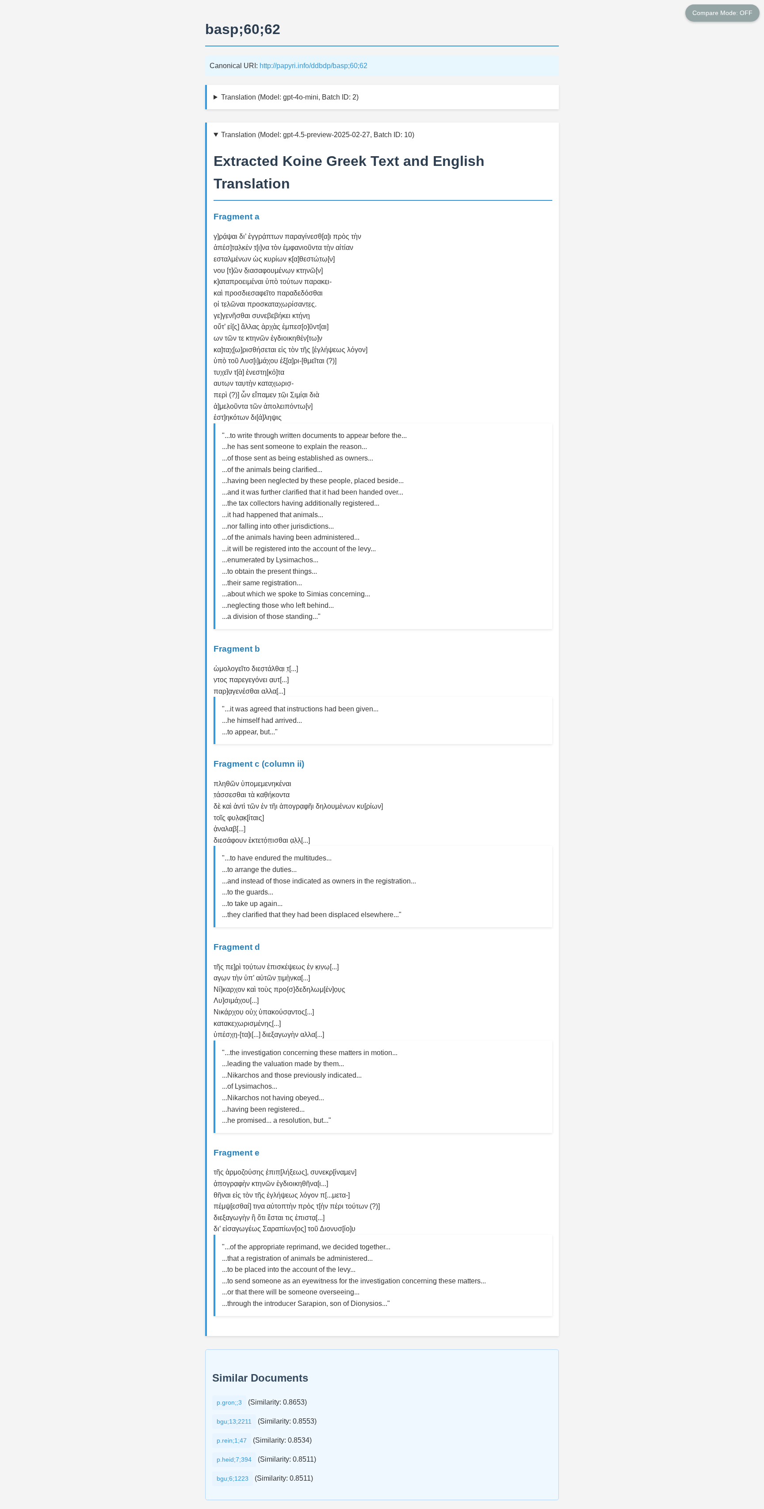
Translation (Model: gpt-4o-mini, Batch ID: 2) (290, 97)
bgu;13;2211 (234, 1421)
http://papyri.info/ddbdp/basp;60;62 (313, 65)
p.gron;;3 (229, 1402)
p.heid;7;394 (234, 1459)
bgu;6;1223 (232, 1478)
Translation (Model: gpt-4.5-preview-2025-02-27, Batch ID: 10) (317, 134)
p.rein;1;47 (232, 1440)
